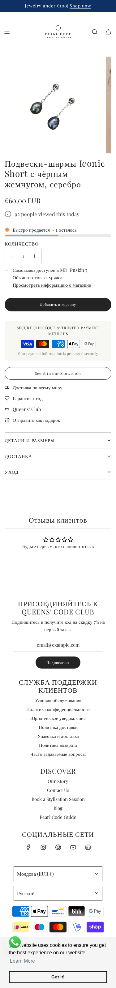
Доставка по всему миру (37, 387)
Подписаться (58, 662)
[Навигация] (7, 32)
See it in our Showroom (58, 373)
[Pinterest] (58, 847)
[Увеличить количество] (34, 256)
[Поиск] (94, 32)
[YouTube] (73, 847)
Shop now (80, 6)
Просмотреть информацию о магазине (52, 285)
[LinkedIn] (88, 847)
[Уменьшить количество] (12, 256)
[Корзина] (108, 32)
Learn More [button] (22, 961)
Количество (22, 244)
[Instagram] (43, 847)
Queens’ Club (27, 409)
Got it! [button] (58, 976)
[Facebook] (28, 847)
